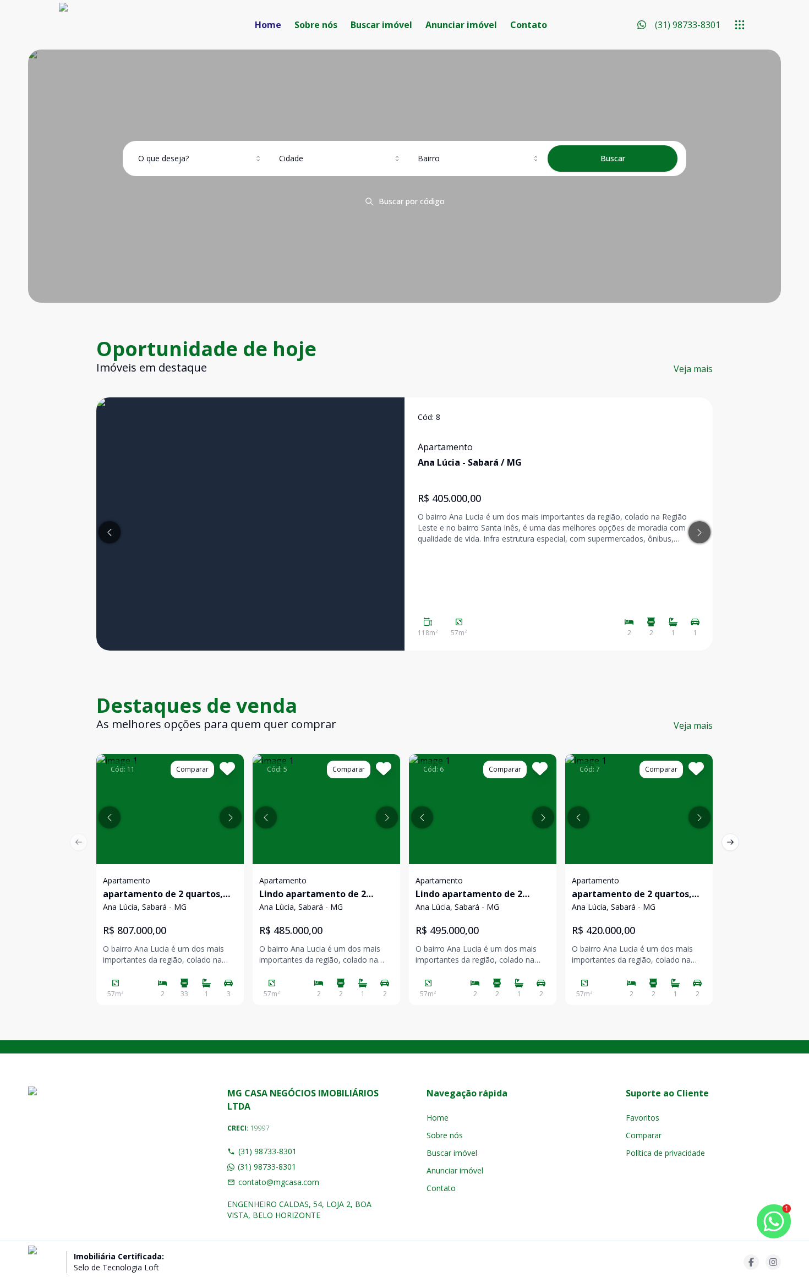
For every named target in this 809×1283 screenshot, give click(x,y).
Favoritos (642, 1117)
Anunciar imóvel (461, 25)
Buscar (612, 158)
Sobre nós (315, 25)
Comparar (644, 1135)
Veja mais (693, 369)
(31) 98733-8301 (267, 1151)
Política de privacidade (665, 1153)
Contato (528, 25)
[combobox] (200, 158)
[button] (110, 817)
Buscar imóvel (381, 25)
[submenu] (739, 24)
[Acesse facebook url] (751, 1262)
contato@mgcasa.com (278, 1182)
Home (268, 25)
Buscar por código (412, 201)
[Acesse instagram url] (773, 1262)
